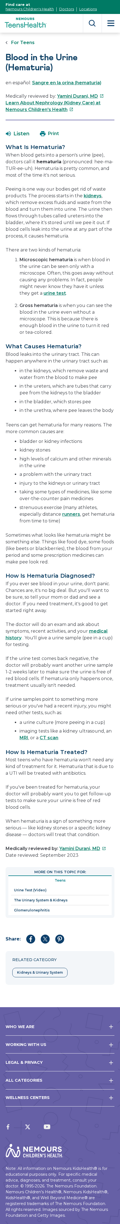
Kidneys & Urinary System (40, 972)
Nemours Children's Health (30, 9)
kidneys (93, 195)
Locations (88, 9)
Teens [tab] (60, 880)
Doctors (66, 9)
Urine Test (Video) (30, 890)
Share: (13, 939)
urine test (55, 293)
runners (71, 514)
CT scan (49, 737)
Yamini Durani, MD (80, 96)
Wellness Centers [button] (28, 1097)
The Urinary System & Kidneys (41, 900)
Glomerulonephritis (32, 910)
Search (92, 23)
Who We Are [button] (20, 1026)
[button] (17, 133)
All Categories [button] (24, 1080)
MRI (24, 737)
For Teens (23, 42)
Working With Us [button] (26, 1044)
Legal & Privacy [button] (24, 1062)
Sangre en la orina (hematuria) (66, 82)
